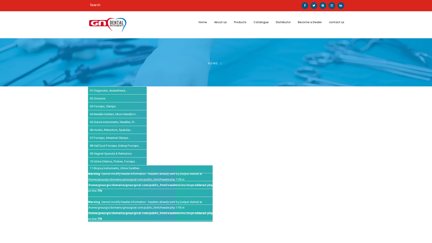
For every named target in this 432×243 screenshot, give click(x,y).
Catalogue (261, 22)
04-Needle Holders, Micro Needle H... (113, 114)
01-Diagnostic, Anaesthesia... (108, 90)
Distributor (283, 22)
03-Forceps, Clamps (103, 106)
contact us (336, 22)
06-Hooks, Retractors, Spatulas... (111, 130)
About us (220, 22)
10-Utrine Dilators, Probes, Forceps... (113, 161)
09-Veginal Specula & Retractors (111, 153)
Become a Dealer (310, 22)
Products (240, 22)
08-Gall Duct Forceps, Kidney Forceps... (115, 145)
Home (203, 22)
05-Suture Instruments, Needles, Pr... (113, 122)
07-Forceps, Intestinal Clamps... (110, 138)
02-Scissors (98, 98)
